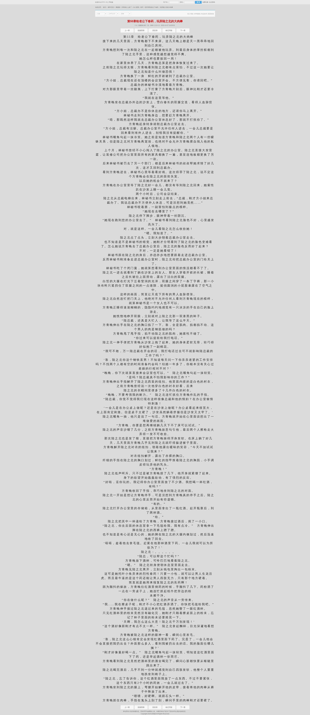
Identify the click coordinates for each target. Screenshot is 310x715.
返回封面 (211, 14)
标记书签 (169, 30)
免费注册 (205, 2)
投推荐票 (141, 30)
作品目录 (204, 14)
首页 (104, 7)
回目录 (155, 30)
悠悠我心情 (142, 25)
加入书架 (190, 14)
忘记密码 (212, 2)
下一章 (182, 30)
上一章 (127, 30)
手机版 (111, 2)
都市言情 (111, 7)
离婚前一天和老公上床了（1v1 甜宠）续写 (129, 7)
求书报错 (197, 14)
